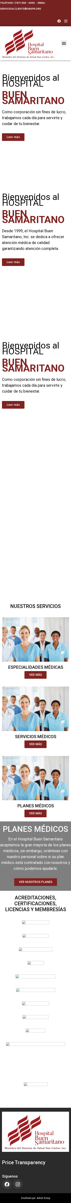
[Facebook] (59, 21)
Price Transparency (23, 1162)
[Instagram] (65, 21)
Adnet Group (43, 1198)
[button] (64, 43)
